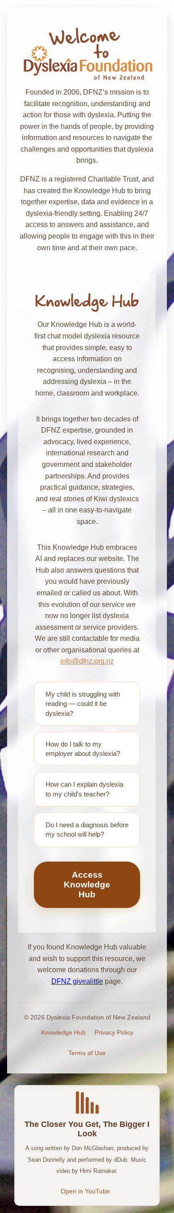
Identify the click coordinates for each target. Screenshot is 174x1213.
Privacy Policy (114, 1032)
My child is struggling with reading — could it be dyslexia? (83, 703)
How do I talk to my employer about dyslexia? (83, 748)
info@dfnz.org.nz (87, 661)
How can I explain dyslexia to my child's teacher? (84, 788)
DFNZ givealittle (77, 981)
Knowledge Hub (63, 1032)
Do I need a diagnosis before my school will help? (87, 829)
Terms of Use (87, 1052)
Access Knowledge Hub (87, 884)
